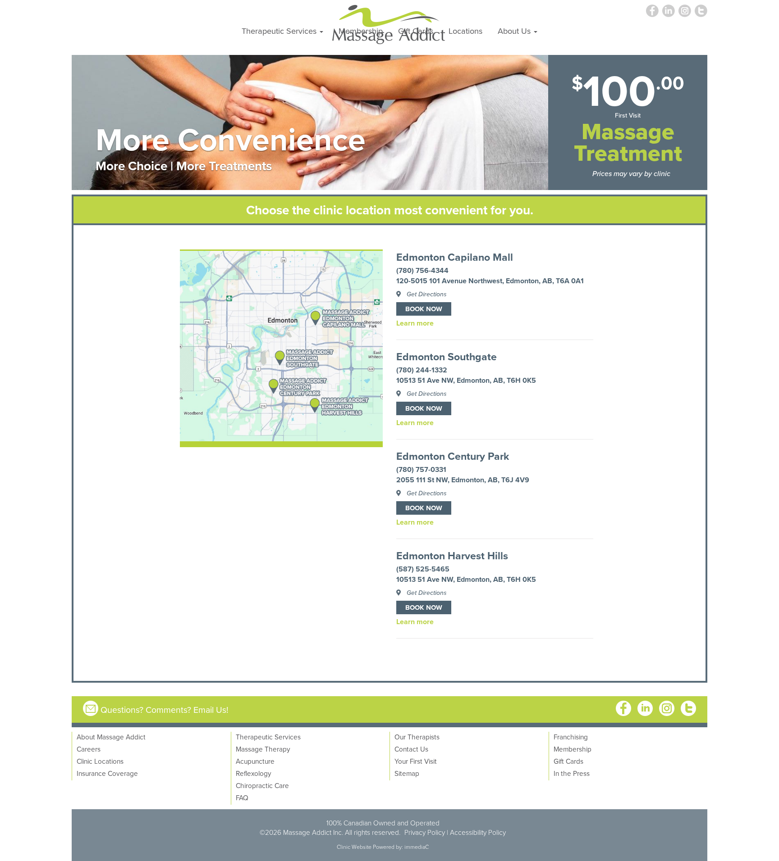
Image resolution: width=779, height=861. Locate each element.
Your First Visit (415, 761)
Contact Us (411, 749)
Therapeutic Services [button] (280, 30)
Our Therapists (417, 737)
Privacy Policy (424, 832)
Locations (465, 30)
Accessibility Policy (478, 832)
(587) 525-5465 (422, 569)
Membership (361, 30)
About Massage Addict (111, 737)
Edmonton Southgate (446, 356)
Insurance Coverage (107, 773)
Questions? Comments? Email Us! (165, 709)
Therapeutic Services (268, 737)
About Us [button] (515, 30)
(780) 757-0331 (421, 469)
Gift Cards (415, 30)
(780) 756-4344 (422, 270)
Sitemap (406, 773)
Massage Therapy (263, 749)
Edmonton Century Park (452, 456)
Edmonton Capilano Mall (454, 257)
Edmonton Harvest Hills (452, 555)
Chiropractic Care (262, 785)
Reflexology (253, 773)
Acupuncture (255, 761)
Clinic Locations (100, 761)
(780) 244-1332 (421, 370)
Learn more (415, 323)
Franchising (571, 737)
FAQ (242, 797)
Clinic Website (354, 847)
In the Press (572, 773)
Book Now (423, 309)
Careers (89, 749)
